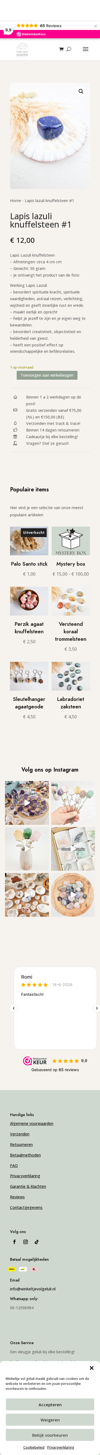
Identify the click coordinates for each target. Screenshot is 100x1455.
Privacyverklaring (60, 1447)
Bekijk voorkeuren (50, 1435)
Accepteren (50, 1404)
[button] (91, 1368)
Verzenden (19, 1134)
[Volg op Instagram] (25, 1241)
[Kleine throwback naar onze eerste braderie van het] (27, 895)
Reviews (17, 1196)
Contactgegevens (26, 1207)
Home (15, 200)
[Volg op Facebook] (14, 1241)
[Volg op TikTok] (36, 1241)
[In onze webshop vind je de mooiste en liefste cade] (73, 895)
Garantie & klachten (28, 1186)
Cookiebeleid (33, 1447)
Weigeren (50, 1420)
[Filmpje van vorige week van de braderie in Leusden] (27, 803)
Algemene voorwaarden (31, 1123)
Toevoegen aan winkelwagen (47, 375)
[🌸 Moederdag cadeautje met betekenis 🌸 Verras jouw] (27, 849)
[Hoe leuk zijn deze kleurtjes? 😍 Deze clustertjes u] (73, 849)
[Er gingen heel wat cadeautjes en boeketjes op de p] (73, 803)
